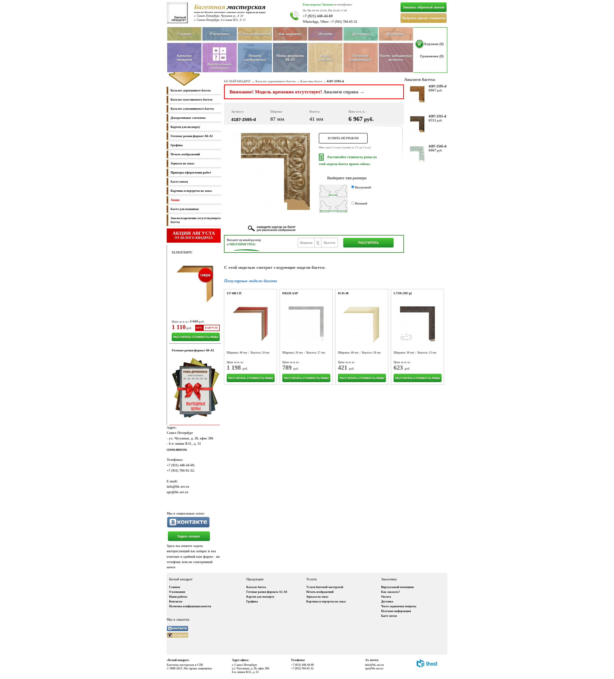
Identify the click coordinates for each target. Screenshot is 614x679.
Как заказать (290, 34)
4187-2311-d (437, 116)
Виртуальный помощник (397, 587)
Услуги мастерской (255, 34)
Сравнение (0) (432, 56)
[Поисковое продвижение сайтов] (427, 666)
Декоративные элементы (188, 118)
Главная (184, 34)
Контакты (396, 34)
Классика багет (311, 81)
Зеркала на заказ (182, 163)
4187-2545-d (437, 146)
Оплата (325, 34)
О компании (220, 34)
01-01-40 (343, 293)
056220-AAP (290, 293)
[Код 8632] (361, 324)
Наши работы (325, 57)
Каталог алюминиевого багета (192, 108)
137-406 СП (234, 293)
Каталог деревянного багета (191, 90)
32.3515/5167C (182, 252)
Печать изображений (254, 57)
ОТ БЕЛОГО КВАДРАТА (193, 235)
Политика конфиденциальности (190, 606)
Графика (177, 145)
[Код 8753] (250, 324)
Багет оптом (179, 181)
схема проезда (177, 449)
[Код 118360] (417, 324)
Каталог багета (256, 587)
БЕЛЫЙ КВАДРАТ (237, 81)
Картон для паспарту (185, 127)
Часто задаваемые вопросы (395, 57)
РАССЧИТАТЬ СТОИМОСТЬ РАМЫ (195, 337)
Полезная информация (361, 57)
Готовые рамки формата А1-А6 (266, 592)
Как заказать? (390, 592)
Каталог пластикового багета (192, 99)
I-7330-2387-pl (403, 293)
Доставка (360, 34)
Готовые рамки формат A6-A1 (192, 136)
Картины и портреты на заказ (191, 190)
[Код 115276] (305, 324)
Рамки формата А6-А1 (290, 57)
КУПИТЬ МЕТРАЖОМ (343, 138)
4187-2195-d (437, 86)
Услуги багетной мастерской (324, 587)
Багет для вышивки (185, 209)
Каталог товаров (184, 57)
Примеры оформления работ (191, 172)
